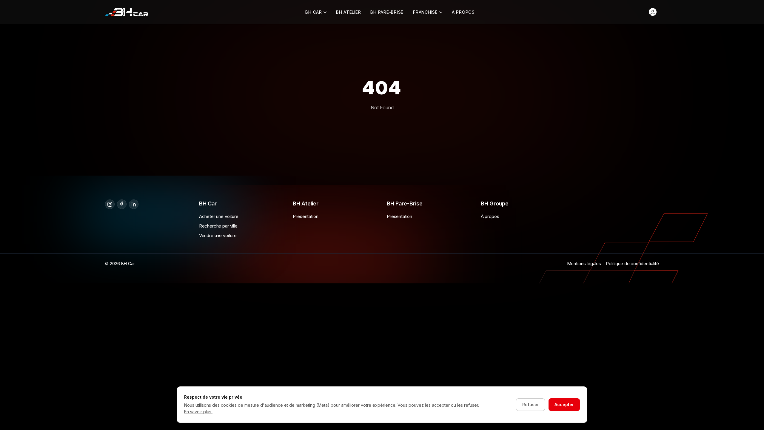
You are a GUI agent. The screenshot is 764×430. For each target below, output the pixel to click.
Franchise (425, 12)
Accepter (564, 404)
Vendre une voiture (218, 235)
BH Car (313, 12)
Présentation (305, 216)
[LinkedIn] (133, 204)
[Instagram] (109, 204)
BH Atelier (348, 12)
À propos (463, 12)
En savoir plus (198, 411)
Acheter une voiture (218, 216)
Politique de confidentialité (632, 263)
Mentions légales (584, 263)
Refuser (530, 404)
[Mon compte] (652, 12)
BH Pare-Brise (386, 12)
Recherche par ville (218, 226)
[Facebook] (121, 204)
